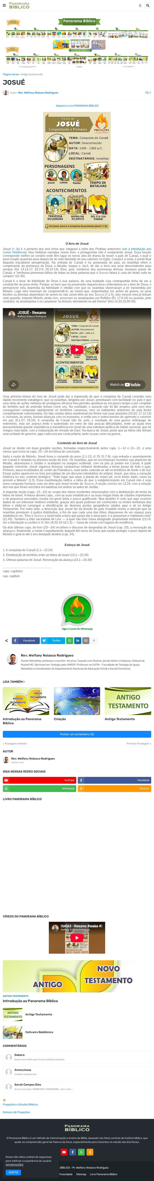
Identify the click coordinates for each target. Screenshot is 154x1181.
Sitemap (81, 1174)
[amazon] (90, 1152)
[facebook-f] (72, 1152)
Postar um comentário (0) (77, 734)
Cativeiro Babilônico (39, 1032)
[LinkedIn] (77, 640)
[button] (4, 5)
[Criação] (77, 701)
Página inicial (10, 74)
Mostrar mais (17, 762)
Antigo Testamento (120, 719)
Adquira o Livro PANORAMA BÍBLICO (77, 105)
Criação (60, 719)
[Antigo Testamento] (128, 701)
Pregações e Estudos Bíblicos (20, 1104)
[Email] (85, 640)
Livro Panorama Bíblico (103, 1174)
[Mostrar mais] (93, 640)
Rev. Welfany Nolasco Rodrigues (47, 655)
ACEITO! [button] (13, 1172)
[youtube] (64, 1152)
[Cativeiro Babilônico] (13, 1032)
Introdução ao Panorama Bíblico (22, 721)
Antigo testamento (32, 74)
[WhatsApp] (69, 640)
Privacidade (65, 1174)
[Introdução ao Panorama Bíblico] (26, 701)
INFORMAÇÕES (14, 1164)
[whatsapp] (81, 1152)
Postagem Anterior (16, 743)
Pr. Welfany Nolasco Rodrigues (90, 1167)
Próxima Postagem (138, 743)
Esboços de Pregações (16, 1112)
